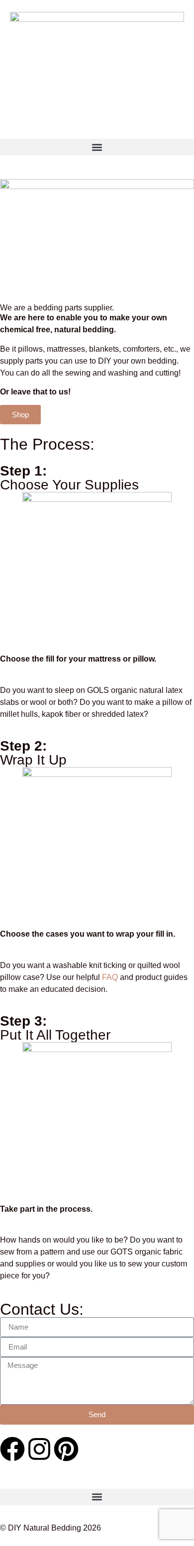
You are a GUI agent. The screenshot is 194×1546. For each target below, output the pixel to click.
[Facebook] (12, 1449)
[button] (97, 147)
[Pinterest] (66, 1449)
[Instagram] (39, 1449)
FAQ (110, 977)
